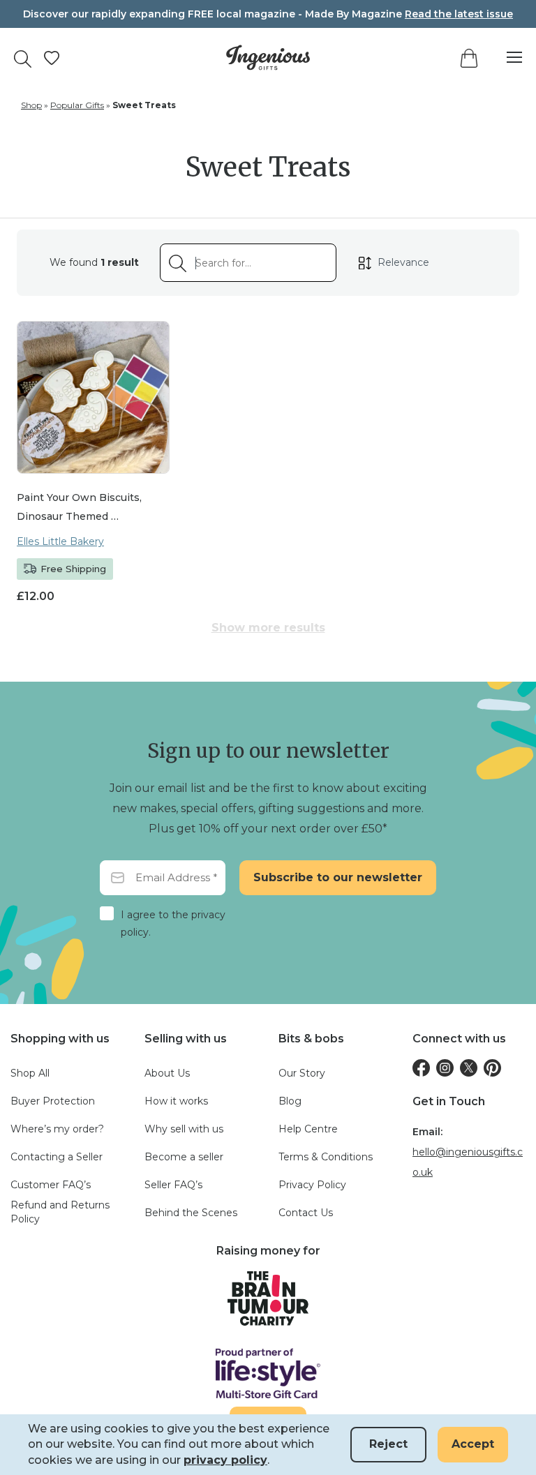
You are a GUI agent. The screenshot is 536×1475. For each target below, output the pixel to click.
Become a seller (183, 1157)
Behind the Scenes (190, 1212)
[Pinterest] (492, 1068)
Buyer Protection (52, 1101)
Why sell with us (183, 1129)
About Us (167, 1073)
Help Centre (308, 1129)
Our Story (301, 1073)
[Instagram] (445, 1068)
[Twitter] (468, 1068)
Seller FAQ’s (173, 1184)
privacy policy (225, 1460)
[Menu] (507, 57)
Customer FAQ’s (50, 1184)
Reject (388, 1444)
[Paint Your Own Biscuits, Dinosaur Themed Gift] (93, 397)
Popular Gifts (77, 105)
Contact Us (305, 1212)
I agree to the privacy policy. (173, 923)
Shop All (30, 1073)
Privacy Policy (312, 1184)
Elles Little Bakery (60, 541)
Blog (290, 1101)
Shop (31, 105)
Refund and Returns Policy (60, 1212)
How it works (176, 1101)
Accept (473, 1444)
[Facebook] (421, 1068)
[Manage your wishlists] (51, 58)
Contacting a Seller (56, 1157)
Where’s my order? (57, 1129)
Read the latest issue (459, 14)
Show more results (268, 627)
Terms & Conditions (325, 1157)
